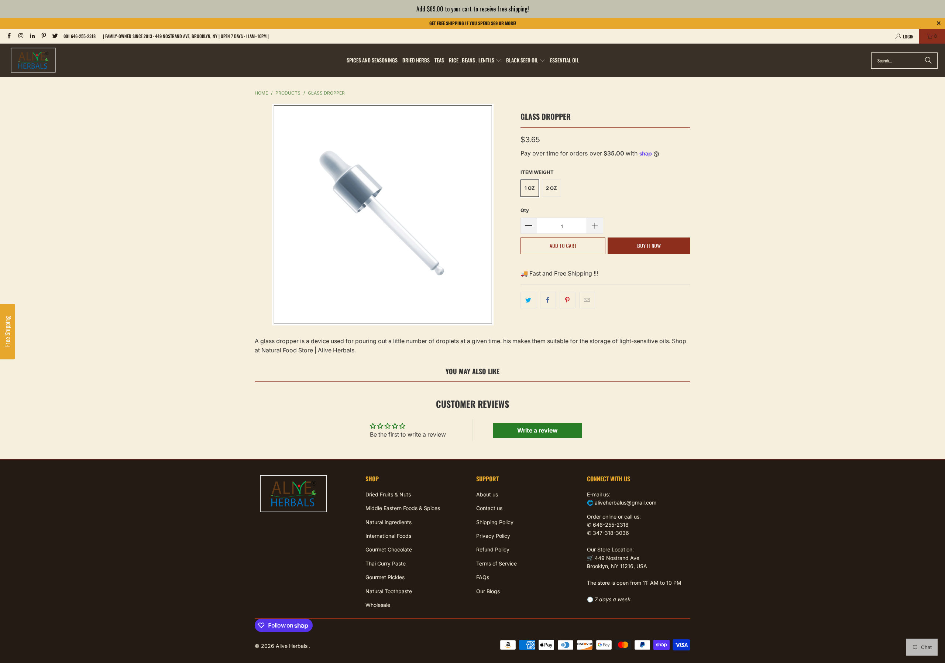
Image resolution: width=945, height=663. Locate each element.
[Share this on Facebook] (548, 300)
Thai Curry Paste (385, 563)
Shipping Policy (494, 522)
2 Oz (551, 188)
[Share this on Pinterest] (567, 300)
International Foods (388, 536)
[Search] (928, 60)
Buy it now (649, 245)
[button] (475, 60)
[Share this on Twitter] (528, 300)
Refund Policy (492, 549)
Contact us (489, 508)
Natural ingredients (388, 522)
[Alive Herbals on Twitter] (55, 36)
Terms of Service (496, 563)
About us (487, 494)
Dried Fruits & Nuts (388, 494)
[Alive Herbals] (33, 60)
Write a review (537, 430)
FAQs (482, 577)
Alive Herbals (292, 646)
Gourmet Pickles (385, 577)
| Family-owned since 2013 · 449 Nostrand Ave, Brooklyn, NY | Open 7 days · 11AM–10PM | (186, 36)
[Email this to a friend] (587, 300)
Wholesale (377, 605)
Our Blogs (488, 591)
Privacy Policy (493, 536)
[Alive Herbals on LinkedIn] (32, 36)
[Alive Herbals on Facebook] (9, 36)
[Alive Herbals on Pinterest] (43, 36)
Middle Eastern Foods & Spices (402, 508)
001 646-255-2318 (79, 36)
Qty (524, 210)
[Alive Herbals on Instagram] (20, 36)
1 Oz (530, 188)
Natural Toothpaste (388, 591)
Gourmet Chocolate (388, 549)
